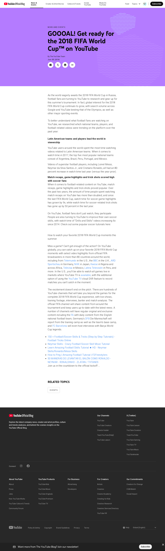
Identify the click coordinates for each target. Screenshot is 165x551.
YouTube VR (102, 513)
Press (11, 489)
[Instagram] (21, 465)
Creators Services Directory (108, 508)
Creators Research (104, 504)
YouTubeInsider (133, 454)
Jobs (11, 494)
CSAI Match (131, 489)
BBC (95, 260)
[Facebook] (28, 465)
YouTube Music (133, 450)
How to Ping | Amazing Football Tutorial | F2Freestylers (78, 354)
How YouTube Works (17, 499)
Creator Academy (104, 494)
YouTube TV (75, 278)
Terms (86, 528)
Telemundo (70, 260)
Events (54, 390)
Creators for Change (135, 484)
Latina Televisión (93, 267)
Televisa (67, 267)
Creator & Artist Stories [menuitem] (55, 4)
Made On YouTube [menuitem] (102, 4)
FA (72, 315)
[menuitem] (127, 4)
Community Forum (16, 508)
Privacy (77, 528)
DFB (87, 318)
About (11, 484)
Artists (99, 484)
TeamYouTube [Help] (105, 435)
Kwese (94, 264)
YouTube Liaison (103, 440)
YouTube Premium (45, 499)
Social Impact (132, 494)
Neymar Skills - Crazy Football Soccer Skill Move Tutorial (79, 344)
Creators (100, 489)
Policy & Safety (34, 528)
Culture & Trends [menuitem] (74, 4)
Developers (72, 489)
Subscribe (156, 4)
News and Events (56, 27)
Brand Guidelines (63, 528)
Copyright (48, 528)
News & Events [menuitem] (34, 4)
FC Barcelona (59, 325)
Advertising (72, 484)
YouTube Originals (45, 494)
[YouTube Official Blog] (14, 4)
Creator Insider (103, 430)
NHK (76, 264)
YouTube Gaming (133, 440)
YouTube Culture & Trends (19, 504)
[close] (163, 545)
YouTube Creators (104, 425)
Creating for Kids (103, 499)
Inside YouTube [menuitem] (87, 4)
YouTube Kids (43, 484)
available (86, 275)
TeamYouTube (132, 435)
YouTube (100, 421)
